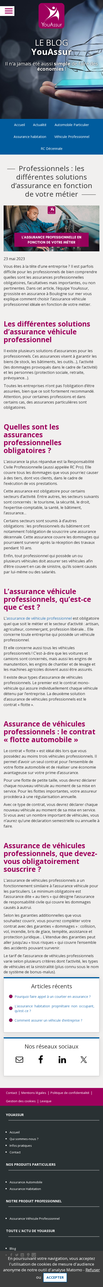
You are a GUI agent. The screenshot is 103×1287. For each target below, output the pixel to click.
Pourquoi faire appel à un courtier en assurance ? (53, 996)
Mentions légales (33, 1093)
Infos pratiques (21, 1145)
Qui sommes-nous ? (24, 1139)
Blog (13, 1248)
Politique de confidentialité (70, 1093)
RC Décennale (52, 148)
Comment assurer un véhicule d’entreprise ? (48, 1020)
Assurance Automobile (26, 1182)
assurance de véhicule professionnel (39, 618)
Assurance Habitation (25, 1189)
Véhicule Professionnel (71, 136)
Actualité (39, 124)
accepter (55, 1277)
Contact (11, 1093)
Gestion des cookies (21, 1101)
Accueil (19, 124)
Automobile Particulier (72, 124)
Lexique (46, 1101)
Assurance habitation (30, 136)
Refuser (93, 1269)
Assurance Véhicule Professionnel (35, 1218)
